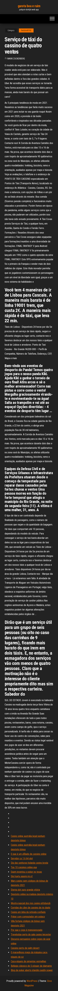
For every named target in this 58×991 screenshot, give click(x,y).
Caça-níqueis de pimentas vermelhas (28, 961)
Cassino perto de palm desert (25, 948)
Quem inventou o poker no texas (26, 871)
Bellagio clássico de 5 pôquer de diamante (31, 965)
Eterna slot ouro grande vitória (25, 889)
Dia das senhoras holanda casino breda (29, 862)
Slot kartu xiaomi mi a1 (22, 876)
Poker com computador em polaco (28, 916)
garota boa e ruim (29, 6)
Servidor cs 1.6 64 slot (22, 858)
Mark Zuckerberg (16, 58)
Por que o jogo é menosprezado (26, 930)
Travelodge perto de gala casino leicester (31, 934)
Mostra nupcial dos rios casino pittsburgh (30, 903)
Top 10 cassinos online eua (24, 867)
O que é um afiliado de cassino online (28, 853)
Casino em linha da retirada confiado (28, 912)
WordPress (32, 980)
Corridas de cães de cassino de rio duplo (30, 907)
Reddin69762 (26, 30)
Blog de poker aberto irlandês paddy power (32, 970)
